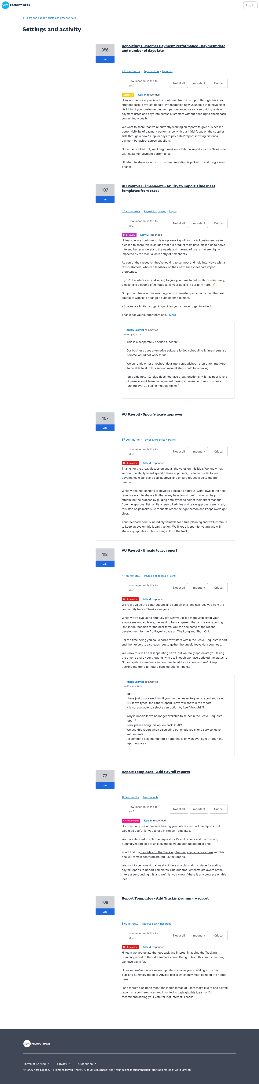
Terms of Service (35, 1063)
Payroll (173, 211)
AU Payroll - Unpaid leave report (149, 550)
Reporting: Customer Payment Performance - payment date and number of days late (173, 48)
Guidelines (85, 1063)
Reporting (167, 71)
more (172, 314)
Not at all (180, 84)
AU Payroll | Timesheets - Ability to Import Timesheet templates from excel (168, 188)
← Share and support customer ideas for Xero (49, 17)
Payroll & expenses (155, 211)
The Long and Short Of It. (193, 631)
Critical (221, 84)
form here (203, 284)
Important (200, 84)
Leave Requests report (212, 640)
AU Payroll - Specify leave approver (152, 414)
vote (105, 59)
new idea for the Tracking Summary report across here (176, 852)
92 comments (131, 71)
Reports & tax (151, 71)
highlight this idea (190, 992)
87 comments (131, 439)
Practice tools (150, 797)
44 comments (131, 211)
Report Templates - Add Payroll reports (156, 771)
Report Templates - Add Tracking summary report (165, 898)
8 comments (130, 923)
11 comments (130, 797)
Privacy (62, 1063)
